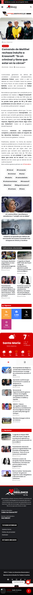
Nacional (9, 42)
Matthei (8, 185)
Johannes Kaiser (11, 181)
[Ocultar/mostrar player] (16, 586)
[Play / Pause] (28, 591)
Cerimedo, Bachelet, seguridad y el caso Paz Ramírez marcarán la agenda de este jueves (8, 264)
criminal (12, 174)
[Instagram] (16, 579)
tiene (23, 189)
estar (23, 174)
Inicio (4, 42)
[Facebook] (8, 579)
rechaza (13, 189)
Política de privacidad (8, 532)
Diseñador (4, 535)
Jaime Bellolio (22, 178)
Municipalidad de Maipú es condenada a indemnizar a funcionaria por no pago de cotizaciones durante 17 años (22, 371)
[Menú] (2, 8)
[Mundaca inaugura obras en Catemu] (7, 420)
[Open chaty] (28, 582)
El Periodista (27, 164)
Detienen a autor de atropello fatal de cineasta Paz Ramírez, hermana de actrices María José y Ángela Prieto (24, 290)
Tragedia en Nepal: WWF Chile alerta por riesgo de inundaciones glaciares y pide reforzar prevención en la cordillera (24, 266)
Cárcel (10, 170)
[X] (12, 579)
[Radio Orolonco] (11, 7)
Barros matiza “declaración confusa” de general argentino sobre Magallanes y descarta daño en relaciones (22, 474)
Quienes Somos (6, 529)
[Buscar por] (31, 8)
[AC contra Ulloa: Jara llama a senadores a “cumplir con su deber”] (16, 204)
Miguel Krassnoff (22, 185)
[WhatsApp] (25, 579)
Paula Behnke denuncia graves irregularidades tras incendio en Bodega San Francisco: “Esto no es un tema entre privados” (8, 291)
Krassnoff (25, 181)
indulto (9, 178)
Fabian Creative (24, 575)
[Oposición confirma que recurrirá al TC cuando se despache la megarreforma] (7, 382)
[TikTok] (21, 579)
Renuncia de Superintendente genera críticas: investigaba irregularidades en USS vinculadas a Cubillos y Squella (21, 394)
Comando (22, 170)
